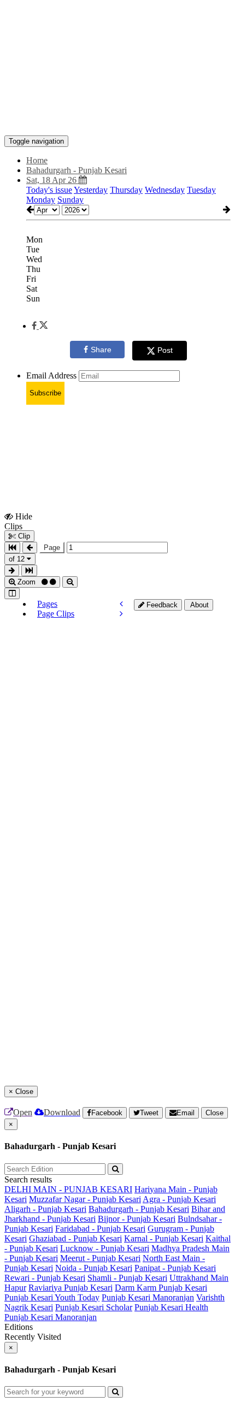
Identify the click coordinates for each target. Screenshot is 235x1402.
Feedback (161, 605)
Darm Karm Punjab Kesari (161, 1287)
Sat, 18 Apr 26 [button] (52, 180)
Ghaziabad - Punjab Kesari (75, 1238)
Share (101, 349)
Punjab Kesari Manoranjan (148, 1297)
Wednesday (165, 189)
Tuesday (201, 189)
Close (214, 1113)
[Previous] (121, 603)
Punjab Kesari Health (171, 1307)
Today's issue (49, 189)
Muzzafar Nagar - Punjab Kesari (85, 1199)
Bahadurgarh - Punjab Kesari (139, 1209)
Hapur (15, 1287)
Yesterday (91, 189)
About (199, 605)
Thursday (126, 189)
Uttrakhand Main (198, 1277)
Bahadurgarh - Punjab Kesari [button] (76, 170)
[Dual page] (12, 593)
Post (165, 350)
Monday (40, 199)
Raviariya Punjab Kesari (70, 1287)
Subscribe (45, 393)
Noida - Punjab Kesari (93, 1268)
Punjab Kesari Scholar (93, 1307)
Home (37, 160)
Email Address (51, 375)
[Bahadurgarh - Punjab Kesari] (117, 119)
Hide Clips (18, 521)
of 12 (18, 559)
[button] (40, 325)
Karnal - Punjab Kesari (163, 1238)
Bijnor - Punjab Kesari (136, 1218)
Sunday (70, 199)
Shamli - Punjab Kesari (127, 1277)
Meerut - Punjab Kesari (100, 1258)
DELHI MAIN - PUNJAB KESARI (68, 1189)
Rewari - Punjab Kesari (44, 1277)
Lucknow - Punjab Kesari (104, 1248)
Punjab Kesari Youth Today (51, 1297)
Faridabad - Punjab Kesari (100, 1228)
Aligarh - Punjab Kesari (45, 1209)
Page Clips (55, 613)
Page (52, 547)
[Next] (121, 613)
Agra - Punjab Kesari (179, 1199)
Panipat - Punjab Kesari (175, 1268)
